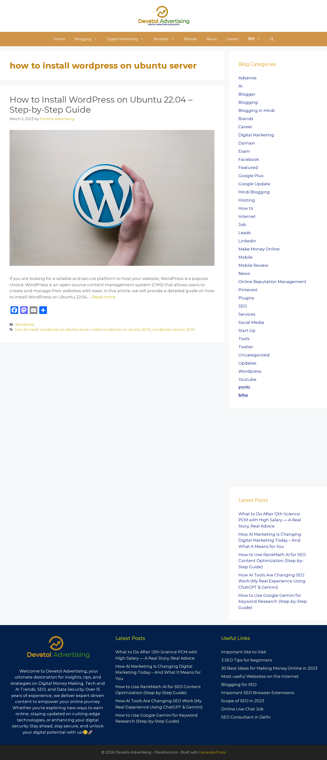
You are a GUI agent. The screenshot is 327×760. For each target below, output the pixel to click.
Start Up (246, 330)
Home (59, 39)
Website (161, 39)
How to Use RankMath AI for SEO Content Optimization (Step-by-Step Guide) (272, 560)
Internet (247, 216)
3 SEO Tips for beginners (246, 660)
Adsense (247, 77)
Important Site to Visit (243, 652)
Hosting (246, 200)
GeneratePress (212, 752)
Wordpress (24, 324)
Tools (244, 338)
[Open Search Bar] (271, 39)
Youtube (247, 379)
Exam (244, 151)
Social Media (251, 322)
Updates (247, 363)
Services (246, 314)
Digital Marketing (122, 39)
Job (242, 224)
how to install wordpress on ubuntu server (52, 329)
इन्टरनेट (244, 387)
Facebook (248, 159)
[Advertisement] (265, 449)
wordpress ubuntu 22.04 (173, 329)
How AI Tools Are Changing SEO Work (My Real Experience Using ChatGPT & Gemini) (271, 581)
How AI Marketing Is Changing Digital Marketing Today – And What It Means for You (269, 540)
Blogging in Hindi (256, 110)
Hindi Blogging (254, 192)
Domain (246, 143)
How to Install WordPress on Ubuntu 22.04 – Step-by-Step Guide (101, 104)
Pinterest (248, 289)
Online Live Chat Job (242, 709)
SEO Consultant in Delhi (246, 717)
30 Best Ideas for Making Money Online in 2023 (269, 668)
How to (245, 208)
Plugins (246, 298)
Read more (103, 297)
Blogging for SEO (239, 684)
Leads (244, 232)
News (211, 39)
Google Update (254, 183)
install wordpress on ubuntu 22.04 (121, 329)
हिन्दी (251, 39)
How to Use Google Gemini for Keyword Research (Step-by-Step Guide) (272, 601)
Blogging (83, 39)
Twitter (245, 346)
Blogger (246, 94)
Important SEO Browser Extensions (257, 692)
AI (240, 86)
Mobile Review (253, 265)
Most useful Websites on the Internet (260, 676)
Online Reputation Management (272, 281)
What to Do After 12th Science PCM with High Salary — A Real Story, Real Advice (269, 519)
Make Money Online (259, 249)
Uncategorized (254, 355)
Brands (190, 39)
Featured (248, 167)
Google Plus (251, 175)
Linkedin (247, 240)
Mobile (245, 257)
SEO (242, 306)
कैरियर (243, 395)
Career (232, 39)
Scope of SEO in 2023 (242, 700)
